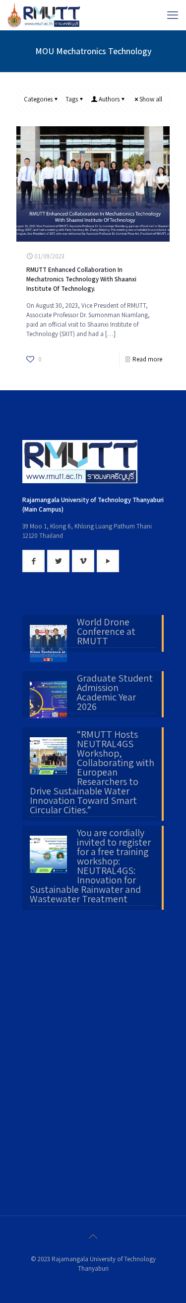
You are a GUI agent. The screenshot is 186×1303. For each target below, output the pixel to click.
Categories (38, 99)
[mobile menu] (172, 14)
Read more (147, 359)
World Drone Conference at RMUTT (106, 632)
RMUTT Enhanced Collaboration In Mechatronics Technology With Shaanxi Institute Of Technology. (81, 279)
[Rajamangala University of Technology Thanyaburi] (44, 14)
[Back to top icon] (93, 1236)
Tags (71, 99)
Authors (109, 99)
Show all (150, 99)
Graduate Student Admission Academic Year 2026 (115, 693)
